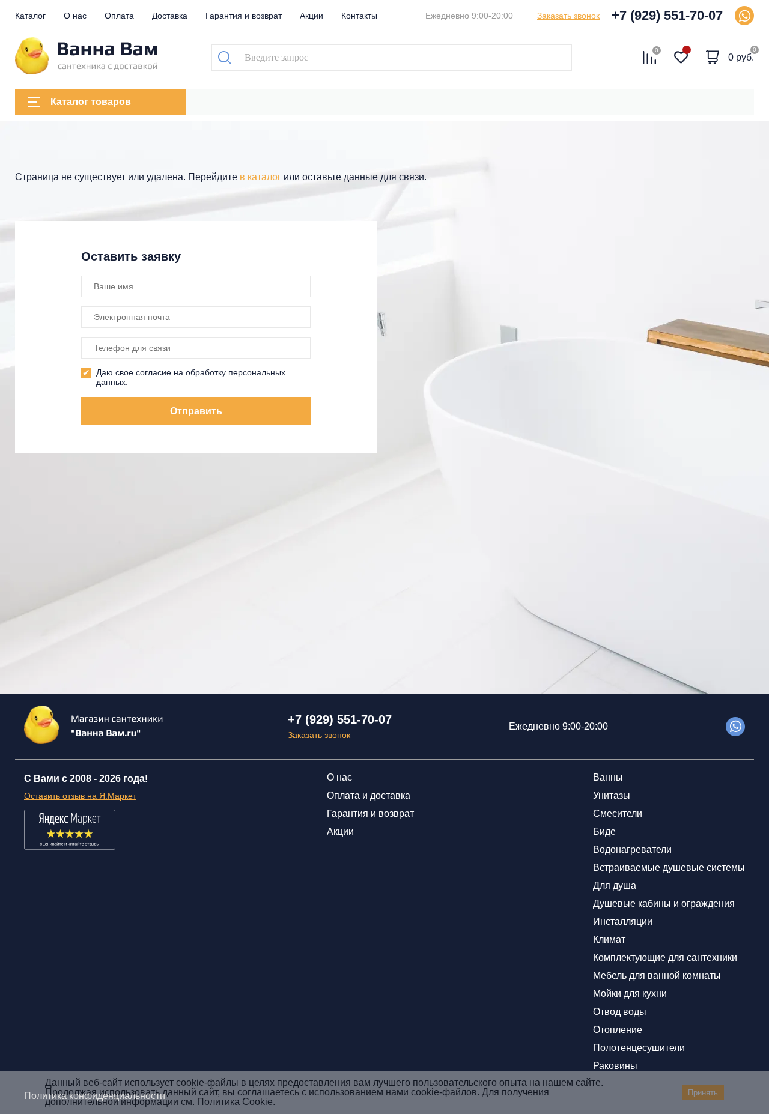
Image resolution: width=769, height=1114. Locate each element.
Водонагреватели (632, 849)
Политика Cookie (235, 1102)
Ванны (608, 777)
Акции (311, 15)
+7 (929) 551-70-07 (667, 15)
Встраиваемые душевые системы (669, 867)
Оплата (119, 15)
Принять (703, 1092)
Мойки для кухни (630, 993)
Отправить (196, 411)
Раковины (615, 1066)
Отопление (617, 1030)
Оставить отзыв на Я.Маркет (80, 796)
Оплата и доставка (368, 795)
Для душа (614, 885)
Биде (604, 831)
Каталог (30, 15)
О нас (75, 15)
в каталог (260, 177)
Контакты (359, 15)
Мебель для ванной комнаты (657, 975)
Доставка (169, 15)
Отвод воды (619, 1012)
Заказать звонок (568, 15)
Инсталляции (622, 921)
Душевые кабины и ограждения (664, 903)
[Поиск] (224, 57)
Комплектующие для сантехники (665, 957)
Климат (609, 939)
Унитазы (611, 795)
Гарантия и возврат (243, 15)
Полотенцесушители (639, 1048)
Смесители (617, 813)
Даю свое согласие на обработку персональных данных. (190, 377)
